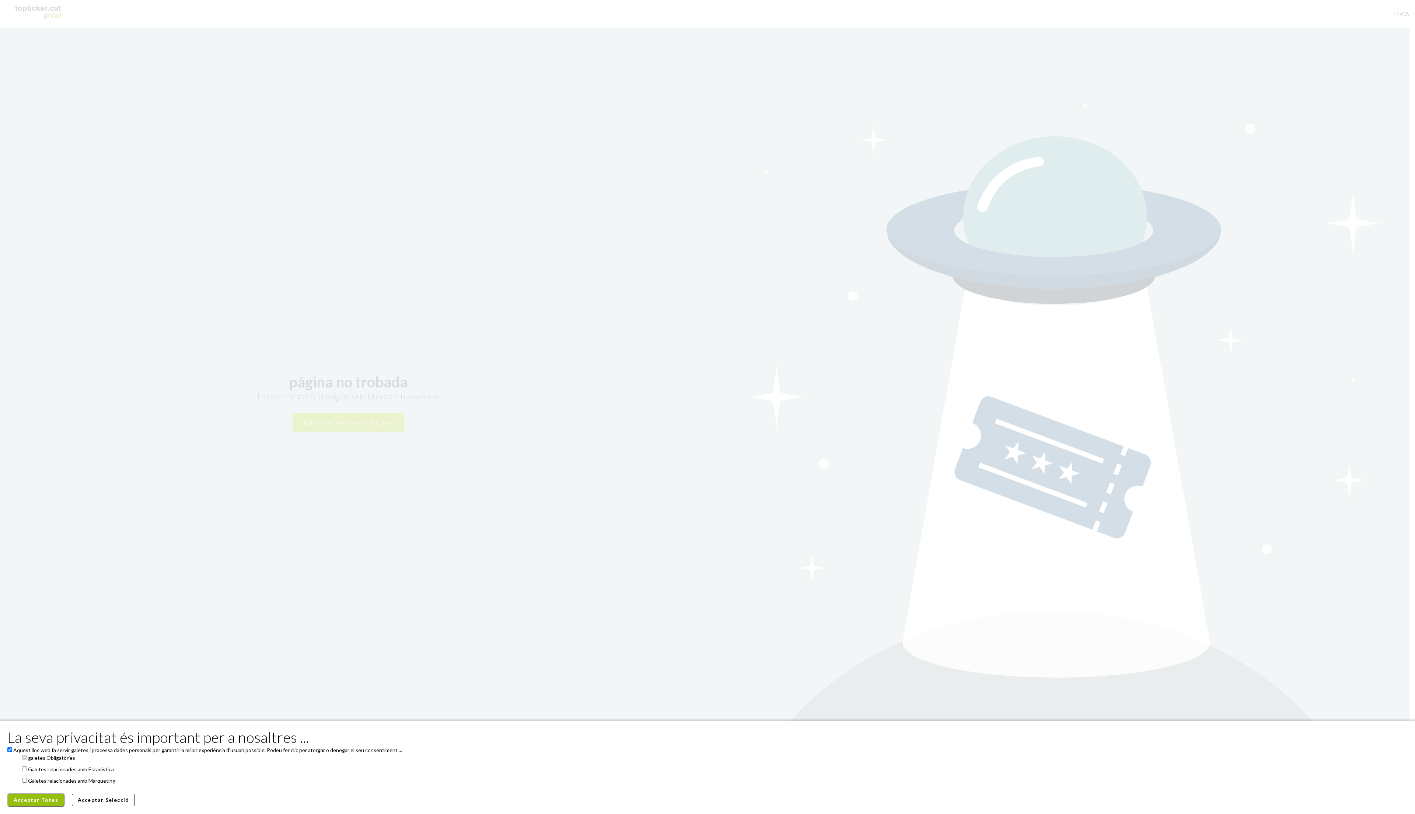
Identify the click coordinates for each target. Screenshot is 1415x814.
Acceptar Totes (36, 800)
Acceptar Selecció (103, 800)
